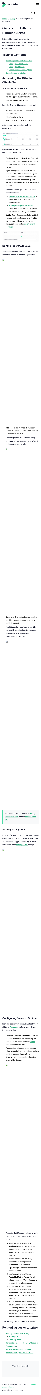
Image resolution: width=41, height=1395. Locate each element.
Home (4, 18)
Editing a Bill (14, 1336)
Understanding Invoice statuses (19, 1353)
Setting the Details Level (18, 64)
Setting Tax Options (16, 67)
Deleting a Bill (15, 1339)
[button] (28, 4)
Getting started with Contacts (22, 196)
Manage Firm (22, 845)
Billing (12, 18)
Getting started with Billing (17, 1333)
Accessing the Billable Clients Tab (19, 61)
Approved (14, 1027)
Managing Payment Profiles (21, 205)
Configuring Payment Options (20, 70)
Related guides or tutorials (16, 73)
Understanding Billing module (18, 1349)
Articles (34, 13)
